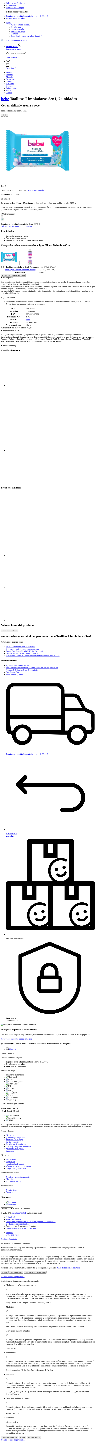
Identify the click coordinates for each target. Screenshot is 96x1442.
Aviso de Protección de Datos (68, 1268)
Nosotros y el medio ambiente (18, 1177)
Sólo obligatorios (16, 1272)
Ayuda (8, 22)
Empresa (9, 1233)
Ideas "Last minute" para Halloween (20, 647)
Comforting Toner (13, 672)
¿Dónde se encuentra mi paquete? (19, 1166)
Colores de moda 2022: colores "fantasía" (22, 653)
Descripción (8, 278)
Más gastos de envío (36, 190)
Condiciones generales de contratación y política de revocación (31, 1222)
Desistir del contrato (9, 1239)
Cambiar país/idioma (21, 1208)
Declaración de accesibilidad (17, 1224)
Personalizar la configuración (35, 1272)
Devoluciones (16, 27)
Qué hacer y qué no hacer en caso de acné (22, 649)
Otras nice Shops (12, 1235)
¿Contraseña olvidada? (15, 1164)
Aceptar (5, 1272)
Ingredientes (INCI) (11, 330)
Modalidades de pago (14, 1140)
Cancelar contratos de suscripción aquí (21, 1228)
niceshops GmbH (19, 1213)
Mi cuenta (10, 1135)
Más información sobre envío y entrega (16, 226)
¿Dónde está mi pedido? (20, 25)
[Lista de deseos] (8, 61)
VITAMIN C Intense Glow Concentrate (22, 670)
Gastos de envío (17, 29)
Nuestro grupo (11, 1190)
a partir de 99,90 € (27, 16)
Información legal (10, 346)
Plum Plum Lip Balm (14, 674)
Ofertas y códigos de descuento (18, 1146)
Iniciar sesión (11, 1159)
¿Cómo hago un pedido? (15, 1137)
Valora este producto (9, 631)
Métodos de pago (18, 31)
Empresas (10, 1151)
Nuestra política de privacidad (12, 1277)
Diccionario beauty (13, 1181)
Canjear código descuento (16, 1168)
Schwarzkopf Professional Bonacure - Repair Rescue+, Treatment (32, 668)
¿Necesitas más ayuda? (15, 1149)
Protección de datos (13, 1219)
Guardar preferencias (9, 1437)
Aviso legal (10, 1217)
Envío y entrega (12, 1142)
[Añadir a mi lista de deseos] (2, 216)
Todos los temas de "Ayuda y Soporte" (26, 36)
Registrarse (10, 1162)
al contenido (11, 5)
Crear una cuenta (12, 57)
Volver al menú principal (15, 3)
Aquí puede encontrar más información (16, 1039)
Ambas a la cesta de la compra (13, 275)
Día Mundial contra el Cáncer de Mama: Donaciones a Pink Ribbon (33, 656)
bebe (5, 98)
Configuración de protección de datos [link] (21, 1226)
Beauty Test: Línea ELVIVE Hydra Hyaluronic (25, 651)
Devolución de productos (16, 1144)
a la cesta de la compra (15, 7)
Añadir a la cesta (8, 214)
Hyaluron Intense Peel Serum (17, 665)
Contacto (14, 34)
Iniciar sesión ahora (13, 49)
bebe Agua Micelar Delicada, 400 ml (20, 270)
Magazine (10, 1179)
